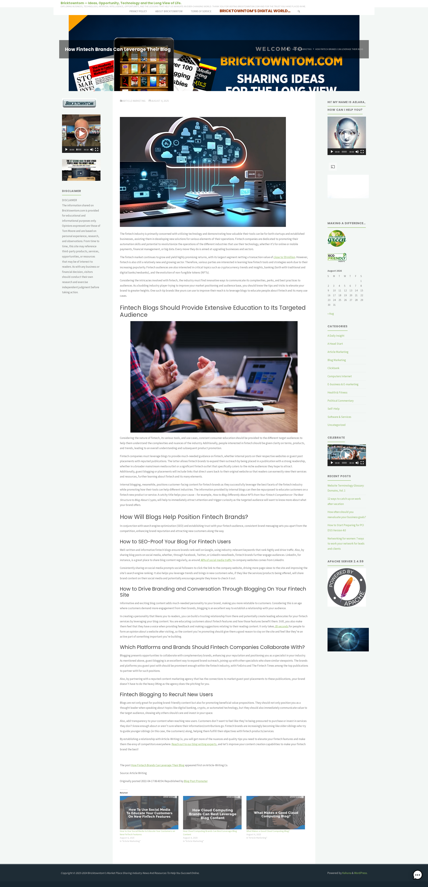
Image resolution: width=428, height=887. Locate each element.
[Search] (299, 11)
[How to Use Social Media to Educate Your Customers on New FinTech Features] (150, 812)
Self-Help (334, 409)
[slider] (78, 149)
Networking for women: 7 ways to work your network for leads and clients (346, 544)
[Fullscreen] (96, 149)
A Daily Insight (336, 335)
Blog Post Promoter (196, 781)
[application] (81, 133)
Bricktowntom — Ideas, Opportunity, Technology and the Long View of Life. (121, 3)
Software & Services (339, 417)
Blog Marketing (337, 360)
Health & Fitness (337, 392)
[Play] (66, 149)
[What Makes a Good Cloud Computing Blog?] (276, 812)
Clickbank (333, 368)
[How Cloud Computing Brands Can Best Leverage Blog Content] (213, 812)
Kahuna (346, 873)
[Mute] (91, 149)
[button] (81, 133)
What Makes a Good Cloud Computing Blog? (268, 831)
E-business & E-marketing (343, 384)
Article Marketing (302, 49)
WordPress (360, 873)
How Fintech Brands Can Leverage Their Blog (157, 765)
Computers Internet (340, 376)
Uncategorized (337, 425)
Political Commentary (341, 400)
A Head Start (335, 344)
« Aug (331, 313)
